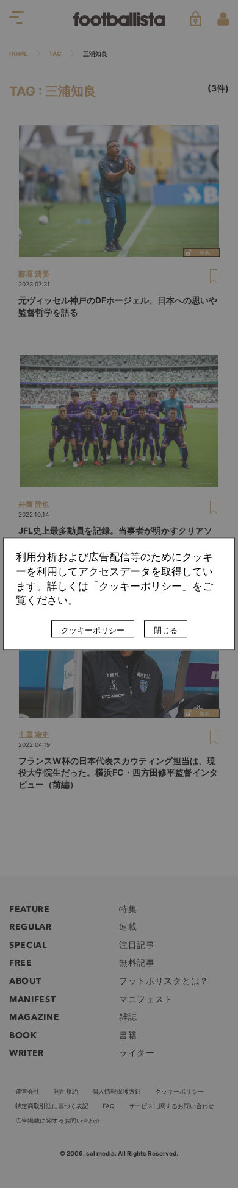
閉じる (166, 630)
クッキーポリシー (92, 630)
